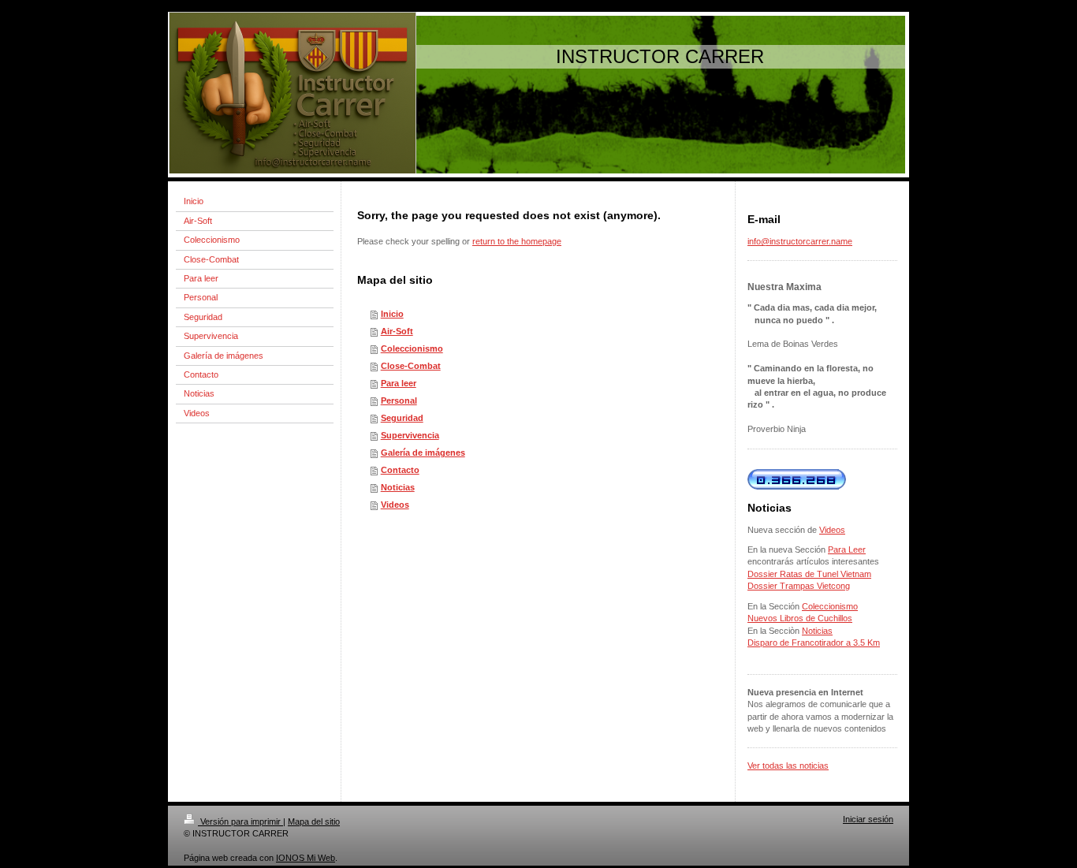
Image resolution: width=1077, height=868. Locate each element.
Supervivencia (410, 435)
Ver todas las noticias (788, 765)
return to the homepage (516, 241)
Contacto (400, 470)
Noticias (398, 487)
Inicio (392, 314)
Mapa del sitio (314, 821)
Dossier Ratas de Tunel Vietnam (809, 574)
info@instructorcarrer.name (799, 241)
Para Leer (847, 549)
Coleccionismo (412, 348)
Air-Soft (397, 331)
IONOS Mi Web (305, 857)
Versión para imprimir (240, 821)
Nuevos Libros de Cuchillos (799, 618)
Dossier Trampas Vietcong (798, 585)
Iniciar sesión (868, 819)
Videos (395, 504)
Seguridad (402, 418)
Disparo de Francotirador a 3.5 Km (813, 642)
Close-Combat (411, 366)
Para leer (398, 383)
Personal (399, 400)
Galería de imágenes (423, 452)
